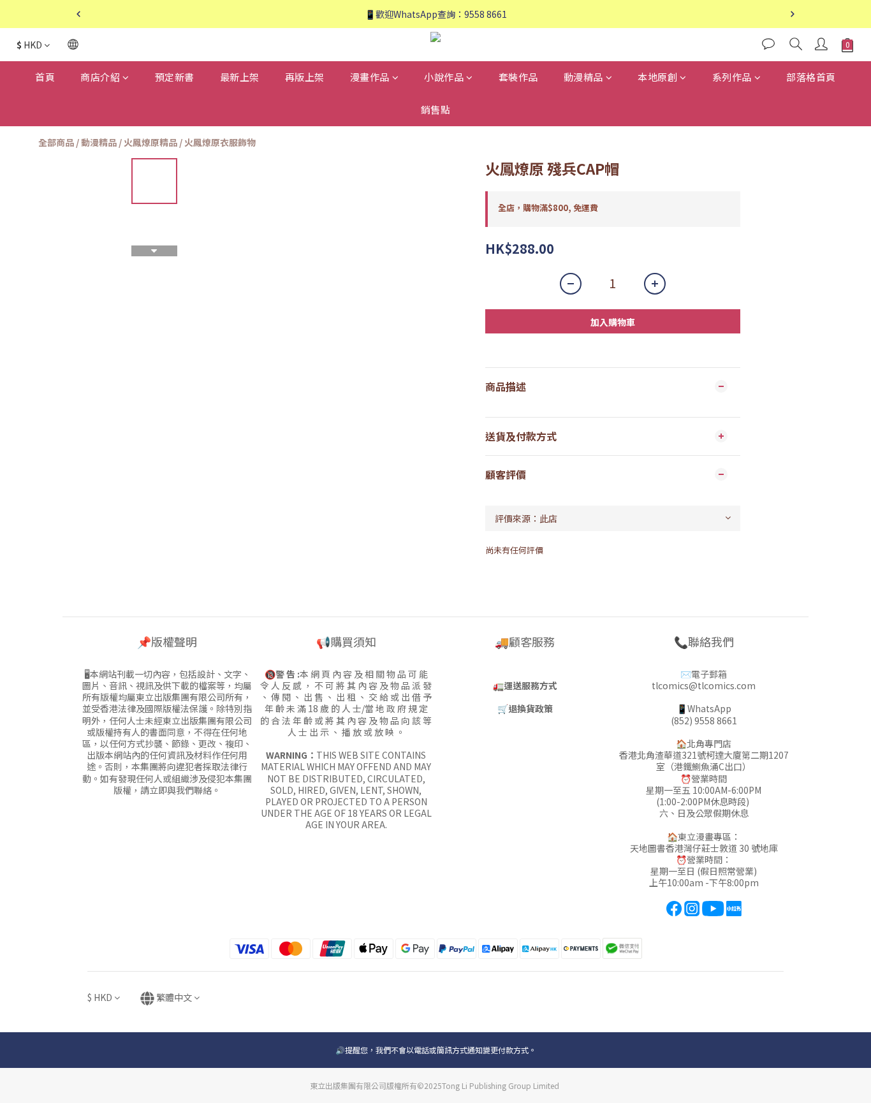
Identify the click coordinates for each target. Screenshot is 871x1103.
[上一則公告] (78, 14)
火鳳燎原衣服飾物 (220, 142)
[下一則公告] (792, 14)
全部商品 (56, 142)
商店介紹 (100, 77)
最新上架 (240, 77)
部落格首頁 (811, 77)
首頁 (45, 77)
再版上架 (305, 77)
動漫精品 (583, 77)
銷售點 (436, 109)
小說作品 (444, 77)
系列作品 (732, 77)
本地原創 (657, 77)
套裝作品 (518, 77)
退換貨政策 (530, 708)
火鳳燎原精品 (150, 142)
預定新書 (174, 77)
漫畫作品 (370, 77)
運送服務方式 (530, 685)
